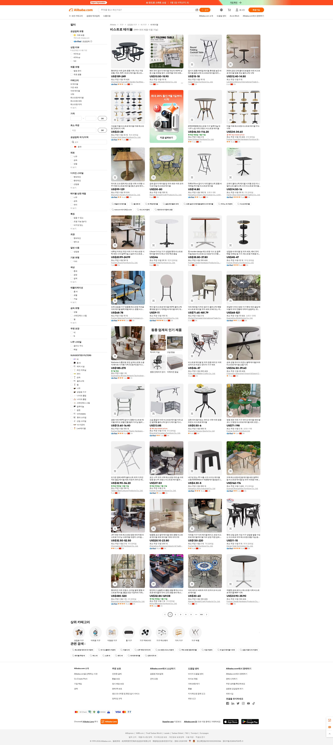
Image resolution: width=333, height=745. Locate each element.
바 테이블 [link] (154, 25)
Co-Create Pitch (80, 679)
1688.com (140, 733)
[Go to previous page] (165, 614)
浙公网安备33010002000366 (209, 741)
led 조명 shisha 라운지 (166, 650)
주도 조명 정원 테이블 (189, 650)
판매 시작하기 (231, 679)
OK (102, 118)
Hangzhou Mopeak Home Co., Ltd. (163, 82)
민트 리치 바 (152, 656)
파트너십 (229, 694)
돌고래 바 (137, 204)
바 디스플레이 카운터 (108, 650)
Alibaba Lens (88, 722)
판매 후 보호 (117, 689)
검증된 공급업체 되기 (234, 689)
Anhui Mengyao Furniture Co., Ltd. (163, 603)
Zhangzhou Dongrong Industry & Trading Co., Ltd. (166, 546)
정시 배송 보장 (118, 684)
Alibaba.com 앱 (190, 722)
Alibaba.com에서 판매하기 (236, 674)
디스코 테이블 (245, 204)
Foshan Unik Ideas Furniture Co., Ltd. (126, 137)
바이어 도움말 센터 (195, 674)
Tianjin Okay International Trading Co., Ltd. (243, 195)
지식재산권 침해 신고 (196, 694)
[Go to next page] (206, 614)
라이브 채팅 (193, 679)
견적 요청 (154, 679)
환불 (190, 689)
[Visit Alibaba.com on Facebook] (227, 703)
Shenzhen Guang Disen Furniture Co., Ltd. (128, 601)
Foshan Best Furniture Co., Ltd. (200, 546)
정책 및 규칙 (117, 699)
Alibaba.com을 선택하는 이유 (86, 674)
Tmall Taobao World (154, 733)
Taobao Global (177, 733)
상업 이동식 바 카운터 (250, 650)
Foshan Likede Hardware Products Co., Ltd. (205, 263)
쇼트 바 (107, 656)
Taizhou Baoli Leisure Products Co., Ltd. (127, 491)
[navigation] (89, 320)
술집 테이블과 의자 (172, 204)
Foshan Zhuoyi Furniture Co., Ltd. (124, 263)
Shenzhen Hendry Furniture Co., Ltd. (125, 195)
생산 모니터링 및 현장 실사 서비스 (126, 694)
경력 (76, 689)
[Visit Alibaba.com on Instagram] (243, 703)
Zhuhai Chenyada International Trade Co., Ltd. (205, 318)
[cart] (230, 10)
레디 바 (120, 656)
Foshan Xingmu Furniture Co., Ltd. (240, 263)
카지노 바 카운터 (226, 204)
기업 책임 (78, 684)
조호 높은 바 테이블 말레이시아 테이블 (199, 204)
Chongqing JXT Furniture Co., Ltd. (124, 546)
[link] (329, 720)
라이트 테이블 (135, 656)
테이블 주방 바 (80, 656)
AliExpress (129, 733)
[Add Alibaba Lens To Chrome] (109, 721)
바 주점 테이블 (153, 204)
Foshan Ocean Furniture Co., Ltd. (163, 491)
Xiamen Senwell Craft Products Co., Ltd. (166, 195)
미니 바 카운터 (145, 210)
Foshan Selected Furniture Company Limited (128, 318)
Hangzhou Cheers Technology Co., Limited (205, 195)
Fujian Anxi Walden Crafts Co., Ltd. (201, 373)
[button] (196, 9)
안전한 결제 (117, 674)
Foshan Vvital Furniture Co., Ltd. (162, 263)
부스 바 (95, 656)
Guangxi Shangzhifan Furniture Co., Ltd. (242, 488)
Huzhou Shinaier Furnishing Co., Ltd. (164, 318)
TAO (186, 733)
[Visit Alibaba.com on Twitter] (238, 703)
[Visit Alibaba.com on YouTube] (248, 703)
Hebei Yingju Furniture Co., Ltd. (200, 82)
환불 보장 (116, 679)
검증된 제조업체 (156, 674)
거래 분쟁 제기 (194, 684)
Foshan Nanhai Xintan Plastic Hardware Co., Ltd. (128, 431)
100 (201, 614)
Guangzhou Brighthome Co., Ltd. (240, 318)
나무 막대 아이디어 (144, 650)
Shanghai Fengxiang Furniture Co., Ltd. (165, 433)
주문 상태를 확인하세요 (235, 684)
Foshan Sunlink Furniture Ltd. (238, 431)
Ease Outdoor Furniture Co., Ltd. (201, 139)
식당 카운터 (208, 650)
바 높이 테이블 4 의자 (227, 650)
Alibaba (113, 25)
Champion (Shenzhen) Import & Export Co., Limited (243, 373)
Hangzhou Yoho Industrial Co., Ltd (201, 488)
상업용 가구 (132, 25)
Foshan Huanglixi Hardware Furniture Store (243, 139)
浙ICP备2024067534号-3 (233, 741)
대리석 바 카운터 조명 (164, 210)
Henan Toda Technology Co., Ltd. (240, 546)
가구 (121, 25)
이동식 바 (126, 650)
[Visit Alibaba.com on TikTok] (253, 703)
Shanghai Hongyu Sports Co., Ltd (201, 431)
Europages (204, 733)
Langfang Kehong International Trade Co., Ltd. (243, 82)
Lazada (166, 733)
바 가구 (144, 25)
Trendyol (194, 733)
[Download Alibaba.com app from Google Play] (250, 721)
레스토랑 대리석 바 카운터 (84, 650)
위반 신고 (192, 699)
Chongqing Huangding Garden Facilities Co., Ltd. (128, 82)
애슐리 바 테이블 (120, 204)
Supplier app (168, 722)
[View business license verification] (190, 741)
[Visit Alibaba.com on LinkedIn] (232, 703)
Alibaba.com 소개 (81, 668)
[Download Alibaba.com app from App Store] (231, 721)
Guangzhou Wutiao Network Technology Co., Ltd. (128, 376)
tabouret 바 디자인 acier (123, 210)
